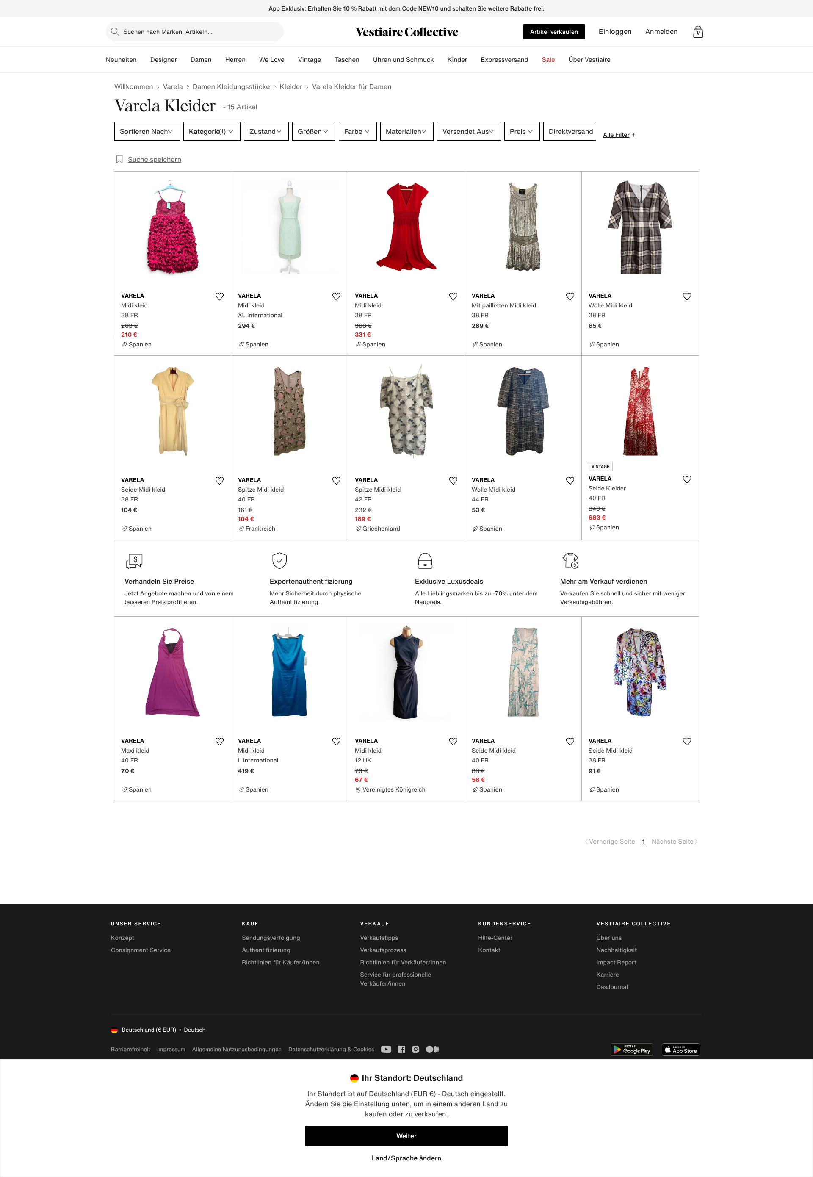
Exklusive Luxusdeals (449, 581)
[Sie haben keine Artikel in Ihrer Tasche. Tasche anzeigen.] (698, 32)
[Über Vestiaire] (617, 59)
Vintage (309, 59)
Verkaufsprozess (383, 950)
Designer (163, 59)
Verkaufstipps (379, 937)
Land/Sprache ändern (406, 1158)
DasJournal (612, 987)
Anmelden (661, 31)
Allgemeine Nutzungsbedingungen (237, 1049)
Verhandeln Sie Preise (159, 581)
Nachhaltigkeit (617, 950)
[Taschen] (366, 59)
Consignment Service (141, 950)
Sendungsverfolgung (271, 937)
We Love (272, 59)
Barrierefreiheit (130, 1049)
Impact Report (616, 962)
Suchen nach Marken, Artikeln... (168, 31)
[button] (698, 32)
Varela (173, 86)
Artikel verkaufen (554, 31)
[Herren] (252, 59)
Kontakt (489, 950)
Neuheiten (121, 59)
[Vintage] (327, 59)
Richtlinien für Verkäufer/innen (403, 962)
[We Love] (291, 59)
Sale (548, 59)
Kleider (290, 86)
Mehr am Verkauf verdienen (603, 581)
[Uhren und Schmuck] (440, 59)
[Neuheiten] (143, 59)
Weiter (406, 1136)
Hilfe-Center (495, 937)
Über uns (609, 937)
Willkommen (133, 86)
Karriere (608, 974)
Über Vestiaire (590, 59)
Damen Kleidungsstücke (231, 86)
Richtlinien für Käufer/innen (281, 962)
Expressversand (504, 59)
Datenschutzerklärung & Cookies (331, 1049)
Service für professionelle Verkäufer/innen (395, 979)
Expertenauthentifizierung (311, 581)
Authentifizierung (266, 950)
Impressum (171, 1049)
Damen (201, 59)
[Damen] (218, 59)
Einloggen (615, 31)
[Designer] (183, 59)
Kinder (457, 59)
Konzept (122, 937)
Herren (235, 59)
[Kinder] (473, 59)
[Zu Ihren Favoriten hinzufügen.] (219, 296)
